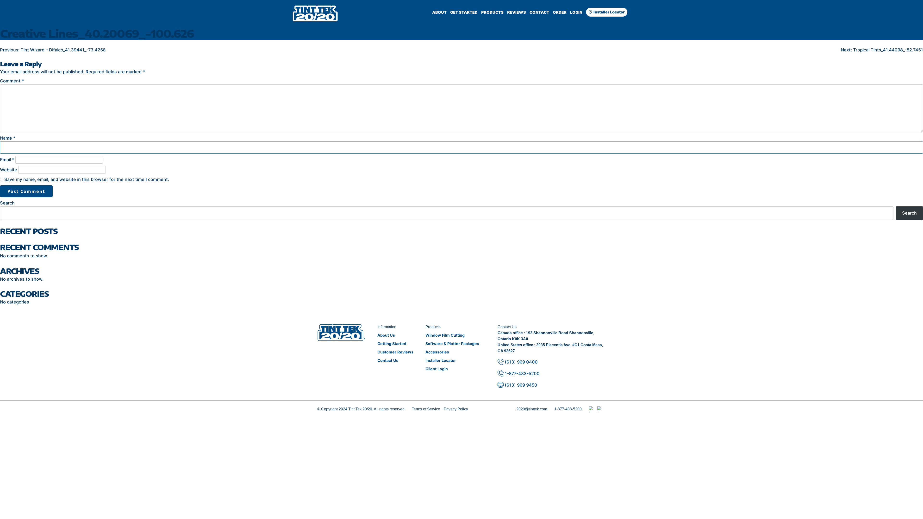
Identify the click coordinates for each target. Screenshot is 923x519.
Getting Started (391, 343)
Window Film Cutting (445, 335)
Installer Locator (609, 12)
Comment (12, 80)
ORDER (560, 12)
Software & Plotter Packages (452, 343)
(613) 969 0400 (521, 362)
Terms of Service (426, 409)
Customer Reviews (395, 352)
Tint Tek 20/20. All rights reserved (376, 409)
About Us (386, 335)
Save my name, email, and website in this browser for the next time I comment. (86, 179)
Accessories (437, 352)
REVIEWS (516, 12)
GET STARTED (464, 12)
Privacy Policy (456, 409)
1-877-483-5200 (522, 373)
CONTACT (539, 12)
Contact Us (387, 360)
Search (7, 202)
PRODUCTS (492, 12)
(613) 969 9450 (521, 385)
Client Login (436, 368)
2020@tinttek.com (531, 409)
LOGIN (576, 12)
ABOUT (439, 12)
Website (8, 169)
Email (7, 159)
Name (7, 138)
